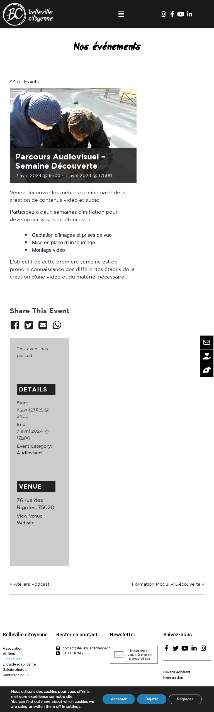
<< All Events (24, 81)
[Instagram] (163, 14)
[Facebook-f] (172, 14)
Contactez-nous (15, 675)
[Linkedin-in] (189, 14)
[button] (134, 655)
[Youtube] (181, 14)
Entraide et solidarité (19, 664)
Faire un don (173, 677)
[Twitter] (29, 324)
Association (12, 648)
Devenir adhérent (176, 672)
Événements (12, 659)
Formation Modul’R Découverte (168, 584)
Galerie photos (14, 669)
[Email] (43, 324)
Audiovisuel (29, 452)
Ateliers (9, 654)
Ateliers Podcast (29, 584)
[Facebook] (16, 324)
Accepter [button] (119, 699)
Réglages (185, 699)
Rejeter (151, 699)
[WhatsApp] (57, 324)
